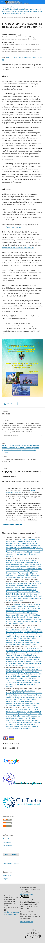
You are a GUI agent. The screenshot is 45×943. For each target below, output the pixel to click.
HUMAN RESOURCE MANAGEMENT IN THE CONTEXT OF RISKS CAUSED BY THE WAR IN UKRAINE (24, 670)
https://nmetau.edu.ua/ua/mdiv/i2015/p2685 (18, 248)
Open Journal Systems (11, 864)
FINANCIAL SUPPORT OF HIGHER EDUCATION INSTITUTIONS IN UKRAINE (24, 650)
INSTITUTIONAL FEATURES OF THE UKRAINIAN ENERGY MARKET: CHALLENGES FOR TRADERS (23, 710)
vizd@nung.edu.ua (26, 922)
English (5, 879)
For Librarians (7, 845)
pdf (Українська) (10, 404)
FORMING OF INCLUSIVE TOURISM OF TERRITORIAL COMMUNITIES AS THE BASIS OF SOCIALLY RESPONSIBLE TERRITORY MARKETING (23, 606)
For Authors (7, 842)
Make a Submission (11, 855)
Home (4, 7)
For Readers (7, 839)
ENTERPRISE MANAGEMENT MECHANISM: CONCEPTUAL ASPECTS (23, 540)
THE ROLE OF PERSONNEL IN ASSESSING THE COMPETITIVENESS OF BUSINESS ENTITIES (24, 630)
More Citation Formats (11, 436)
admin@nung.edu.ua (11, 912)
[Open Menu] (2, 2)
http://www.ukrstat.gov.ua (11, 227)
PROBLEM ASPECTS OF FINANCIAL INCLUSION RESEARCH (20, 692)
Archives (11, 7)
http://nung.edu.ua (11, 914)
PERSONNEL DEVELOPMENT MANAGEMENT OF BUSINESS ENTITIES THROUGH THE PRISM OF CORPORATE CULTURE (22, 562)
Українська (7, 876)
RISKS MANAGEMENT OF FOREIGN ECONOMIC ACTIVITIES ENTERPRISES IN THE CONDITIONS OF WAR (24, 583)
